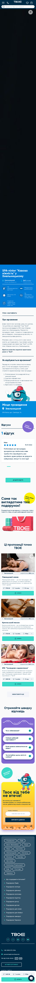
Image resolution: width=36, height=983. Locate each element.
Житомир (9, 861)
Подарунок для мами (14, 909)
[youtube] (28, 939)
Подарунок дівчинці (13, 890)
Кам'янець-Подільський (14, 865)
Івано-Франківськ (12, 845)
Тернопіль (19, 849)
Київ (7, 869)
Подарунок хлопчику (13, 894)
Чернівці (20, 857)
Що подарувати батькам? (15, 879)
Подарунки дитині (12, 905)
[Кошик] (32, 2)
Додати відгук (18, 480)
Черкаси (9, 873)
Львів (21, 841)
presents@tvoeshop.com (11, 954)
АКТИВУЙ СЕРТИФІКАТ (11, 964)
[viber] (23, 939)
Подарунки (10, 841)
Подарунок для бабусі (14, 912)
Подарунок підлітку (13, 898)
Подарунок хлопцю (13, 887)
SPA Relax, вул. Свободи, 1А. (12, 412)
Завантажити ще (18, 694)
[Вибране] (28, 2)
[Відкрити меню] (3, 2)
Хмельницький (10, 280)
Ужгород (25, 853)
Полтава (18, 869)
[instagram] (13, 939)
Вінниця (9, 857)
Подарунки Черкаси (13, 920)
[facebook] (8, 939)
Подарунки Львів (12, 883)
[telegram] (18, 939)
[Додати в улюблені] (30, 12)
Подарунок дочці (12, 901)
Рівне (8, 849)
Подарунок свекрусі (13, 916)
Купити (19, 979)
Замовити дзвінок (18, 820)
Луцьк (26, 845)
